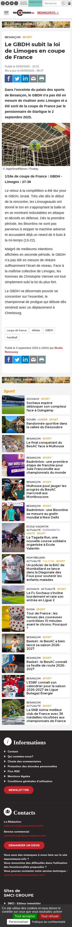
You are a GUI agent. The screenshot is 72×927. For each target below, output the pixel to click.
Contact (13, 751)
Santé (30, 533)
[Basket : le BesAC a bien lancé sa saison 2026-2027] (13, 642)
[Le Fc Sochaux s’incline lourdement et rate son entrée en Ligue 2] (13, 594)
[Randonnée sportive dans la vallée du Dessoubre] (13, 424)
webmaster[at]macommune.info (24, 874)
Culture (48, 561)
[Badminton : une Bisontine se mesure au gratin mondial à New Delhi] (13, 511)
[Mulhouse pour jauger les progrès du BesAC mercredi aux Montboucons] (13, 487)
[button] (63, 3)
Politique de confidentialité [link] (48, 921)
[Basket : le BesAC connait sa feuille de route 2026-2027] (13, 662)
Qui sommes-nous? (20, 756)
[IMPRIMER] (42, 78)
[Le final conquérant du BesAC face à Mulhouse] (13, 443)
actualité (33, 530)
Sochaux (32, 398)
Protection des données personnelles (32, 766)
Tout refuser (50, 916)
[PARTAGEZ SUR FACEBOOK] (8, 78)
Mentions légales (19, 776)
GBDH (49, 330)
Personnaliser (18, 922)
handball (12, 337)
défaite (36, 330)
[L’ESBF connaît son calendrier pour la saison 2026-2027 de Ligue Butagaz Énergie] (13, 683)
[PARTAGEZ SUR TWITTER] (17, 78)
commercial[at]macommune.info (25, 835)
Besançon (13, 37)
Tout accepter (25, 916)
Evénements (51, 530)
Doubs (31, 419)
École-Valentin (37, 526)
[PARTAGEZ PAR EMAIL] (33, 78)
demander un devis (24, 845)
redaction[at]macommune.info (23, 825)
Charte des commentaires (24, 761)
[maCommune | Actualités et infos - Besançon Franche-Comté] (23, 13)
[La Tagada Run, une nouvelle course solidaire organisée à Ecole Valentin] (13, 531)
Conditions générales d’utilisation (30, 781)
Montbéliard (35, 557)
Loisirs (42, 419)
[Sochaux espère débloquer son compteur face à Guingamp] (13, 404)
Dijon (30, 609)
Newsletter (19, 790)
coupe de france (17, 330)
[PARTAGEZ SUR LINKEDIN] (25, 78)
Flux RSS (14, 771)
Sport (27, 37)
